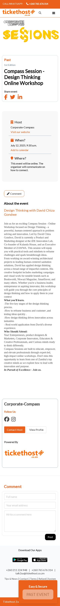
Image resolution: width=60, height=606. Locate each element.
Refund (42, 578)
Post (50, 537)
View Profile (36, 429)
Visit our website (20, 131)
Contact (24, 578)
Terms (33, 578)
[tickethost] (18, 13)
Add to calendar (20, 150)
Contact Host (14, 429)
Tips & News (11, 578)
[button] (53, 13)
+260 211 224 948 (16, 570)
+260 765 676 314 (38, 3)
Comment (16, 193)
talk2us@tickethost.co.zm (30, 573)
